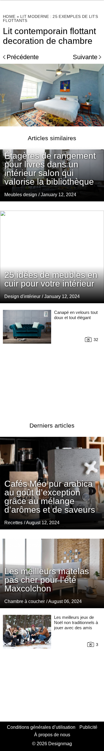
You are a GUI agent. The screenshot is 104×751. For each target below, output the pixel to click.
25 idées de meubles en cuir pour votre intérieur (50, 279)
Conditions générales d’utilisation (41, 727)
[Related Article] (52, 257)
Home (9, 16)
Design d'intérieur (22, 296)
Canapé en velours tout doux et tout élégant (76, 315)
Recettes (13, 522)
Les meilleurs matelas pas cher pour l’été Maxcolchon (46, 579)
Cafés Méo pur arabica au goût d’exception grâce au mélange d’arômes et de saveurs (49, 496)
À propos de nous (52, 734)
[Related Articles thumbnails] (27, 359)
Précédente (23, 57)
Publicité (88, 727)
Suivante (85, 57)
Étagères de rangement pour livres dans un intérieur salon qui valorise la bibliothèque (50, 168)
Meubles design (20, 194)
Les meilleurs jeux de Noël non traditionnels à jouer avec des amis (76, 622)
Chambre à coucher (24, 601)
